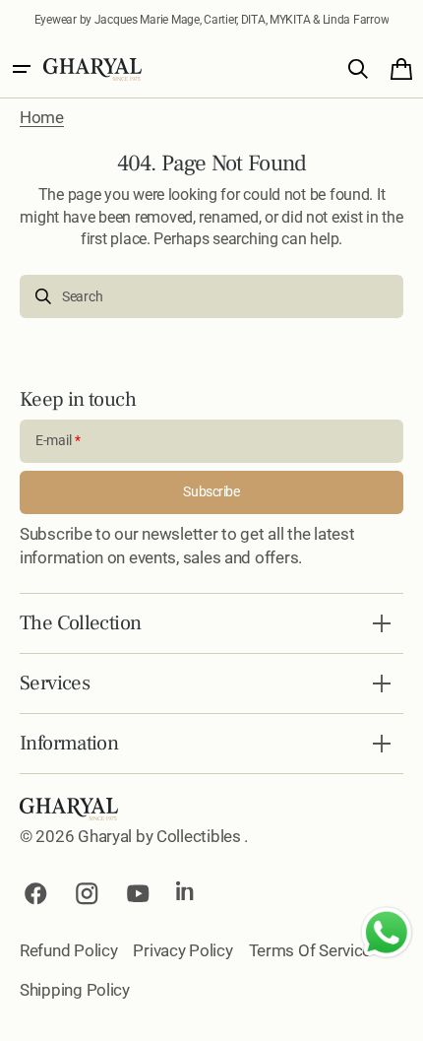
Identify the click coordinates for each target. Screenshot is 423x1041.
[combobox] (211, 296)
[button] (21, 69)
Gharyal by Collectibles (161, 836)
